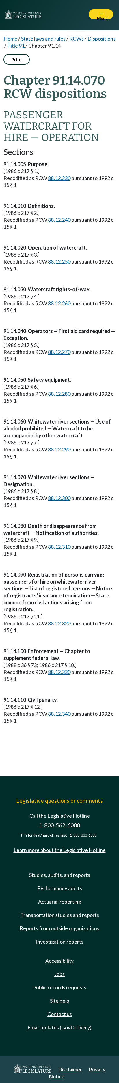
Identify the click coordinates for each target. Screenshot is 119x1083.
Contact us (59, 1014)
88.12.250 (59, 261)
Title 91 (16, 45)
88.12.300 (59, 498)
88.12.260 (59, 303)
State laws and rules (43, 38)
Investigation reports (59, 941)
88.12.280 (59, 393)
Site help (59, 1000)
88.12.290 (59, 449)
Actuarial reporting (59, 901)
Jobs (59, 974)
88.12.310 (59, 547)
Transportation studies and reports (59, 915)
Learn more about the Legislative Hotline (60, 850)
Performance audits (59, 888)
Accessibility (59, 960)
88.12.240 (59, 220)
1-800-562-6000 (59, 825)
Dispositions (102, 38)
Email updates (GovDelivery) (59, 1027)
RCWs (76, 38)
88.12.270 (59, 352)
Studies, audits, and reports (59, 875)
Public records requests (59, 987)
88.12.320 (59, 623)
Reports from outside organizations (59, 928)
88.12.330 (59, 672)
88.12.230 (59, 178)
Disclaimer (70, 1069)
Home (10, 38)
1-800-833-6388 (83, 835)
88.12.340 (59, 714)
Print (16, 59)
